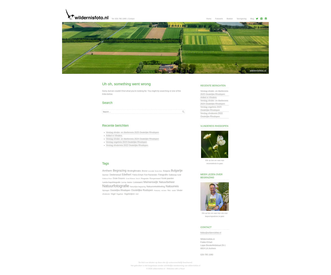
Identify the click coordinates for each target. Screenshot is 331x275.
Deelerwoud (115, 174)
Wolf (137, 194)
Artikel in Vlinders (114, 136)
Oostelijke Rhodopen (120, 190)
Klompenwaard (155, 178)
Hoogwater (145, 178)
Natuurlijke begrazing (138, 187)
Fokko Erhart (137, 175)
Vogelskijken (129, 194)
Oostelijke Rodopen (142, 190)
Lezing (123, 182)
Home (208, 19)
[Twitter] (257, 19)
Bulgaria (166, 171)
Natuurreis (172, 186)
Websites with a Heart (176, 269)
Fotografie (163, 174)
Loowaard (137, 182)
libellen (129, 182)
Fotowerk (219, 19)
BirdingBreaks (134, 170)
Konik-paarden (167, 178)
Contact (131, 19)
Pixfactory (157, 190)
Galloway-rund (175, 175)
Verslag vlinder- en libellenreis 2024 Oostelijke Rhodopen (132, 139)
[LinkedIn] (262, 19)
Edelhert (126, 174)
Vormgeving (241, 19)
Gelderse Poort (107, 178)
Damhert (105, 175)
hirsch (138, 178)
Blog (252, 19)
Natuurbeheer (167, 182)
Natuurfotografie (115, 186)
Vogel (113, 194)
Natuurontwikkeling (155, 186)
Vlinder (179, 190)
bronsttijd (151, 171)
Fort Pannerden (150, 175)
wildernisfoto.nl (258, 70)
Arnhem (107, 170)
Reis (169, 190)
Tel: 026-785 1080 (119, 19)
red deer (164, 190)
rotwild (174, 190)
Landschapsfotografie (111, 182)
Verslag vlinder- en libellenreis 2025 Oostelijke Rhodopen (132, 132)
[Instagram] (266, 19)
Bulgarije (177, 170)
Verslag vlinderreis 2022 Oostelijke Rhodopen (127, 145)
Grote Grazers (119, 178)
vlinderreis (106, 194)
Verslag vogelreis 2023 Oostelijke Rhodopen (126, 142)
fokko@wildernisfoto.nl (210, 233)
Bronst (144, 171)
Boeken (230, 19)
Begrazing (119, 170)
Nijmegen (105, 190)
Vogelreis (119, 194)
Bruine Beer (158, 171)
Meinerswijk (150, 181)
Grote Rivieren (130, 178)
